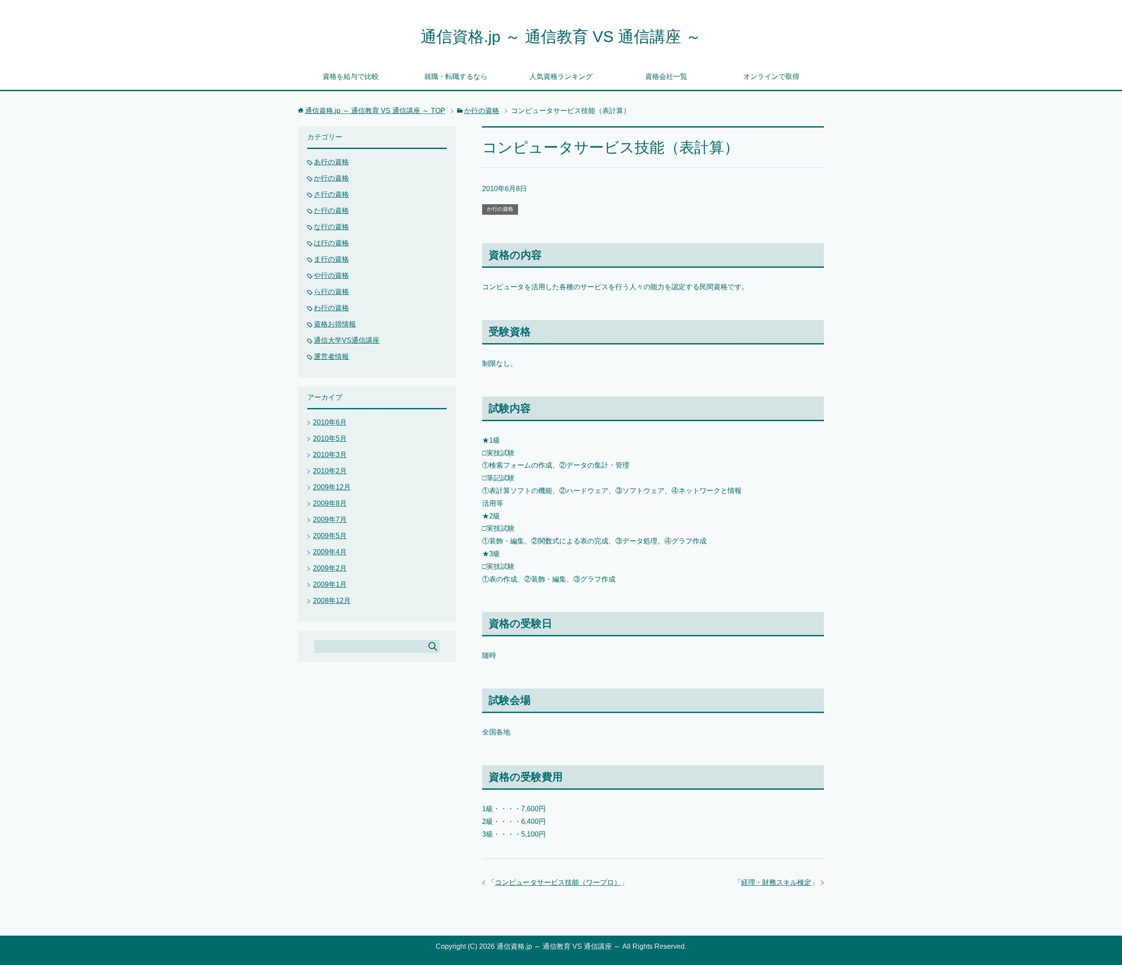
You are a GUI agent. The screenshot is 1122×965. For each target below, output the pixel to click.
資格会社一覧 (666, 76)
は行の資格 (331, 243)
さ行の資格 (331, 194)
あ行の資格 (331, 162)
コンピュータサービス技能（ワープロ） (558, 882)
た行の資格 (331, 210)
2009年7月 (330, 519)
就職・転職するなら (455, 76)
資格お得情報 (335, 324)
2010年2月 (330, 471)
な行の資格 (331, 227)
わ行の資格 (331, 308)
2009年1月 (330, 584)
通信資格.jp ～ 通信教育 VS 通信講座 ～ (561, 37)
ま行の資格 (331, 259)
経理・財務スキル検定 (776, 882)
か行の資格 (500, 209)
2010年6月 (330, 422)
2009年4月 (330, 552)
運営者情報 (331, 356)
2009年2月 (330, 568)
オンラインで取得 (771, 76)
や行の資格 (331, 275)
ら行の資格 (331, 291)
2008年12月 (332, 600)
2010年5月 (330, 438)
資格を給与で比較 (351, 76)
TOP (375, 110)
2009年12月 (332, 487)
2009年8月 (330, 503)
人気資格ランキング (561, 76)
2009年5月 (330, 535)
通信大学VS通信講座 (347, 340)
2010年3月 (330, 454)
